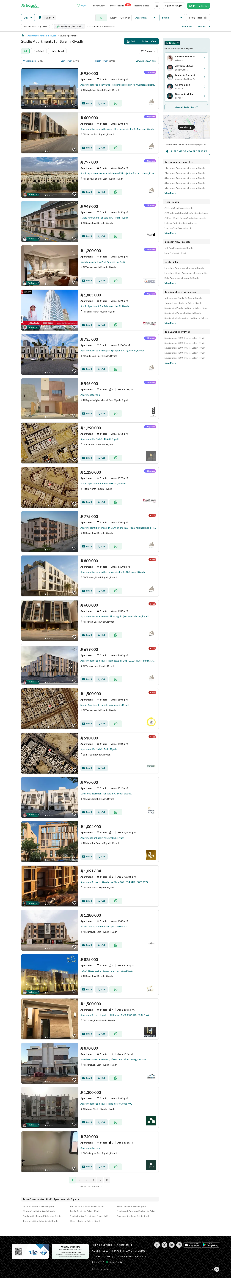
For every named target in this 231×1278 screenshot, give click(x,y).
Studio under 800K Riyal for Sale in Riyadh (185, 343)
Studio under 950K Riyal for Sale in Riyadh (185, 358)
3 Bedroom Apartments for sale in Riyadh (185, 178)
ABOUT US (123, 1245)
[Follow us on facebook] (157, 1246)
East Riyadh (66, 60)
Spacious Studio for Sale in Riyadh (133, 1216)
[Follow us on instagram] (179, 1246)
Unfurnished (57, 50)
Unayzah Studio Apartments (178, 228)
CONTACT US (102, 1256)
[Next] (107, 1180)
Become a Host (142, 5)
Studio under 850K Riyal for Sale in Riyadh (185, 348)
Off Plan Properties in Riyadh (179, 248)
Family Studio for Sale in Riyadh (85, 1211)
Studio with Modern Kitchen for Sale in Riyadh (43, 1216)
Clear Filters (187, 26)
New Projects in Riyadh (176, 253)
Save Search (203, 26)
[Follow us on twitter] (164, 1246)
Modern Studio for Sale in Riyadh (39, 1211)
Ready (113, 17)
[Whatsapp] (115, 103)
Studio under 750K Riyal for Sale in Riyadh (185, 338)
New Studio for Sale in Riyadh (131, 1206)
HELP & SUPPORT (102, 1245)
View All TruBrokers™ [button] (186, 107)
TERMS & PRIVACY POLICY (130, 1256)
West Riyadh (29, 60)
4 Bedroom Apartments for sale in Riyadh (185, 183)
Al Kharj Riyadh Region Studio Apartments (185, 218)
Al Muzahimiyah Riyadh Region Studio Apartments (186, 213)
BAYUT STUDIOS (135, 1250)
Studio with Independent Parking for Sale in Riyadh (186, 318)
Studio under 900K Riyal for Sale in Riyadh (185, 353)
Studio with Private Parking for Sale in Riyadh (186, 308)
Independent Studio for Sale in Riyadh (183, 298)
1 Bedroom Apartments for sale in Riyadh (185, 168)
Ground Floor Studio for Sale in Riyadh (183, 303)
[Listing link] (90, 88)
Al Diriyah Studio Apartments (179, 208)
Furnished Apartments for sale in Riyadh (184, 268)
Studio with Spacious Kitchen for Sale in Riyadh (137, 1211)
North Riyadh (101, 60)
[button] (28, 17)
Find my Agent (98, 5)
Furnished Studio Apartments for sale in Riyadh (186, 273)
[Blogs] (81, 6)
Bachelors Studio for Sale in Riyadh (87, 1206)
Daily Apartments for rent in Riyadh (182, 278)
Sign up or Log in (173, 5)
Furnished (38, 50)
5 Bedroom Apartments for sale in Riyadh (185, 188)
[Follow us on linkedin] (172, 1246)
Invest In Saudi (120, 5)
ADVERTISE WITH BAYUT (106, 1250)
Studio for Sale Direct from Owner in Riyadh (90, 1216)
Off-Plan (125, 17)
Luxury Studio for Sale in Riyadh (38, 1206)
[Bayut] (30, 5)
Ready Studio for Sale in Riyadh (85, 1221)
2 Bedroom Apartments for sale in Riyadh (185, 173)
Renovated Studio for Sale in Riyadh (40, 1221)
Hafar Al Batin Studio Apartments (181, 223)
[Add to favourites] (74, 105)
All (101, 17)
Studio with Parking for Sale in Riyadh (183, 313)
